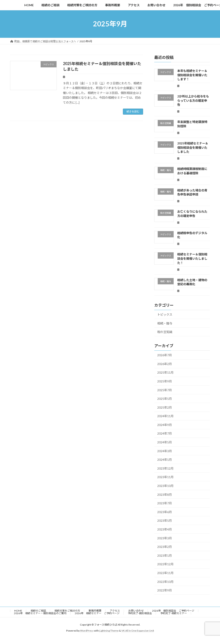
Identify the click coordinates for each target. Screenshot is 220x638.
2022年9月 (164, 590)
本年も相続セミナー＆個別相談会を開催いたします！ (192, 75)
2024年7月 (164, 433)
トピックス (164, 314)
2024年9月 (164, 424)
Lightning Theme (109, 630)
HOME (18, 610)
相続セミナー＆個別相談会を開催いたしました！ (192, 258)
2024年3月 (164, 451)
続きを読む (133, 111)
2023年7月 (164, 503)
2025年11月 (165, 372)
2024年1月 (164, 459)
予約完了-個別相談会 (140, 613)
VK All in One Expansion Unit (137, 630)
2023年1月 (164, 555)
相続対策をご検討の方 (67, 610)
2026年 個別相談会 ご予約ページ (173, 610)
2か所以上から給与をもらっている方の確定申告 (193, 100)
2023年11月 (165, 477)
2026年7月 (164, 355)
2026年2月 (164, 363)
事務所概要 (95, 610)
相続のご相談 (38, 610)
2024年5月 (164, 442)
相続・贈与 (164, 323)
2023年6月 (164, 512)
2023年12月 (165, 468)
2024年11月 (165, 416)
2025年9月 (164, 381)
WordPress (86, 630)
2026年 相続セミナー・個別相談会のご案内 (40, 613)
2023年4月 (164, 529)
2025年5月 (164, 398)
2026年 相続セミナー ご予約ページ (97, 613)
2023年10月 (165, 486)
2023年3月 (164, 538)
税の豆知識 (164, 332)
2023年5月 (164, 520)
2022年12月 (165, 564)
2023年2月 (164, 547)
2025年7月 (164, 390)
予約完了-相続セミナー (173, 613)
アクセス (115, 610)
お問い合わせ (136, 610)
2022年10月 (165, 581)
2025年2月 (164, 407)
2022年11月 (165, 573)
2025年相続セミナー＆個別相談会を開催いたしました (192, 147)
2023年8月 (164, 494)
